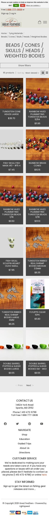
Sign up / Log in (8, 13)
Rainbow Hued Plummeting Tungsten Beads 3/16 (37, 213)
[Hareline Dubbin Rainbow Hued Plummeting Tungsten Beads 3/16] (37, 191)
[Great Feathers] (11, 22)
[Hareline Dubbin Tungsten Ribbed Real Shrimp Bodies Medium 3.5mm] (37, 242)
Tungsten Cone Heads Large (11, 113)
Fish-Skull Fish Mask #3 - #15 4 (12, 164)
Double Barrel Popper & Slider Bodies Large (11, 366)
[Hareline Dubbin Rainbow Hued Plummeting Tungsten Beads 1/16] (11, 191)
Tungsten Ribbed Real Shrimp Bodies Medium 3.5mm (37, 264)
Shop (24, 434)
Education (24, 439)
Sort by (21, 73)
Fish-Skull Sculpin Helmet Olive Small (11, 263)
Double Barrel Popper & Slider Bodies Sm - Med (37, 366)
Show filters (24, 65)
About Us (24, 448)
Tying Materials (16, 33)
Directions (24, 452)
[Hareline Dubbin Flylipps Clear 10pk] (37, 294)
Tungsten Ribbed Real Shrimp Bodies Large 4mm (11, 316)
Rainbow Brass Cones (37, 164)
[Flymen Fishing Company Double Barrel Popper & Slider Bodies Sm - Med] (37, 345)
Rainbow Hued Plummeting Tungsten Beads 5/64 (37, 115)
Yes (16, 6)
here (44, 474)
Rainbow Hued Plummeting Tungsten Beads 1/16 (11, 213)
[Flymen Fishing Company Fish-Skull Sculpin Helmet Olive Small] (11, 242)
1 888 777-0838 (29, 415)
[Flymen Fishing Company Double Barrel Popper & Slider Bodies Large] (11, 345)
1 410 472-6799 (28, 412)
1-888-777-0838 (14, 9)
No (23, 6)
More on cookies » (33, 6)
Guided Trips (24, 443)
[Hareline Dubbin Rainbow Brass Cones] (37, 144)
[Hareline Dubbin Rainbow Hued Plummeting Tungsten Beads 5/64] (37, 93)
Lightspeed (24, 506)
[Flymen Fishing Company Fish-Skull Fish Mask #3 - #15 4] (11, 144)
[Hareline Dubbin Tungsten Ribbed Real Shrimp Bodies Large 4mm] (11, 294)
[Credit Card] (24, 513)
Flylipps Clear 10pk (37, 313)
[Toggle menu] (45, 22)
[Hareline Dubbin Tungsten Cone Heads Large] (11, 93)
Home (4, 33)
